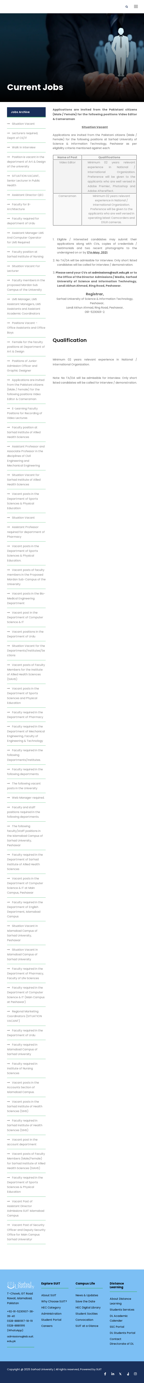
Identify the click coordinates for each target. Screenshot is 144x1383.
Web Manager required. (28, 798)
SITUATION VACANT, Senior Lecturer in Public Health (23, 180)
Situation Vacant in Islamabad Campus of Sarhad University (22, 954)
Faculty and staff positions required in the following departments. (23, 812)
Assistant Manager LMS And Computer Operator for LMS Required (25, 237)
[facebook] (106, 1374)
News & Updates (87, 1295)
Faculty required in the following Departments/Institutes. (25, 755)
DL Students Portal (122, 1333)
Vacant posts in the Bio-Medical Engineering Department (26, 598)
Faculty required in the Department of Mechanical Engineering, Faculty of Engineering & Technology (26, 733)
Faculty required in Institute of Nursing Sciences (22, 1068)
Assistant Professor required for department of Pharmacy (26, 532)
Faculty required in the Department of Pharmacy (25, 714)
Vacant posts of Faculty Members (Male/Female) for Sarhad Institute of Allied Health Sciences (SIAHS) (26, 1161)
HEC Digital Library (88, 1308)
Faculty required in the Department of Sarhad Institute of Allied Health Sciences (25, 862)
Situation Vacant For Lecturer (23, 268)
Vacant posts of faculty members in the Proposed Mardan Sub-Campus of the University (26, 577)
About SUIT (48, 1295)
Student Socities (87, 1314)
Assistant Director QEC (28, 195)
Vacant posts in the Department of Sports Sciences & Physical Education (23, 501)
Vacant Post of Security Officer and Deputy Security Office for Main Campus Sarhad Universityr (26, 1232)
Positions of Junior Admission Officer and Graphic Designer (22, 365)
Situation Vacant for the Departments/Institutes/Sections (26, 650)
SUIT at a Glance (87, 1326)
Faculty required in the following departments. (25, 771)
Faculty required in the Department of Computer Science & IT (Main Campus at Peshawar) (26, 995)
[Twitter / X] (121, 1374)
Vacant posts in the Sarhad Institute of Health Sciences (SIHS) (24, 1106)
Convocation (84, 1320)
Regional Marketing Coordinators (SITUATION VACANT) (24, 1016)
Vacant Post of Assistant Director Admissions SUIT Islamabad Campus (25, 1208)
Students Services (122, 1310)
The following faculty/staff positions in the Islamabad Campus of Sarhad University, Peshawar (25, 835)
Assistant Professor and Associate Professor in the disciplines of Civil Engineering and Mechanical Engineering (26, 456)
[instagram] (135, 1374)
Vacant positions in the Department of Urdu (25, 634)
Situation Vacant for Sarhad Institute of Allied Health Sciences (24, 479)
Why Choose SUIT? (54, 1301)
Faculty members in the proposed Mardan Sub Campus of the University (26, 285)
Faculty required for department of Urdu (23, 221)
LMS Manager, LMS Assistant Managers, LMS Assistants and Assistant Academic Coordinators (24, 306)
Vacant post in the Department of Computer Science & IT (25, 617)
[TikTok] (128, 1374)
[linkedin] (113, 1374)
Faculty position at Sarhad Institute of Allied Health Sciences (24, 432)
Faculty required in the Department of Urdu (25, 1032)
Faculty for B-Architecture (19, 206)
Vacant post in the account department (22, 1142)
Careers (47, 1326)
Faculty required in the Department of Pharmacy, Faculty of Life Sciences (25, 973)
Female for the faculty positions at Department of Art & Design (26, 346)
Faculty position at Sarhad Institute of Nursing (25, 254)
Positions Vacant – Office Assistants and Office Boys (26, 327)
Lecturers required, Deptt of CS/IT (22, 135)
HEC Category (51, 1308)
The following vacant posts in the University (24, 785)
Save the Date (85, 1301)
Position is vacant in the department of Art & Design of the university (26, 161)
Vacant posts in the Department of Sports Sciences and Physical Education (23, 696)
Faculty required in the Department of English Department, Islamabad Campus (25, 909)
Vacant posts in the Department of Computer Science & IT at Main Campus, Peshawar (25, 885)
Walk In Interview (23, 147)
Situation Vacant (23, 124)
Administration (51, 1314)
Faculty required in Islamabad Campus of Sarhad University (22, 1049)
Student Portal (51, 1320)
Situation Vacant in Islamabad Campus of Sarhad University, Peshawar (22, 933)
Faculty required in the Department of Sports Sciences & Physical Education (25, 1185)
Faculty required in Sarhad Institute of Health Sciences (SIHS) (24, 1125)
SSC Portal (117, 1327)
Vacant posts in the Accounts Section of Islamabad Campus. (23, 1087)
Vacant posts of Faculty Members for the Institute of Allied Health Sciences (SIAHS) (26, 672)
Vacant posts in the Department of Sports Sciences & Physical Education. (23, 553)
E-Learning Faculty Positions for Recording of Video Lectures (24, 413)
